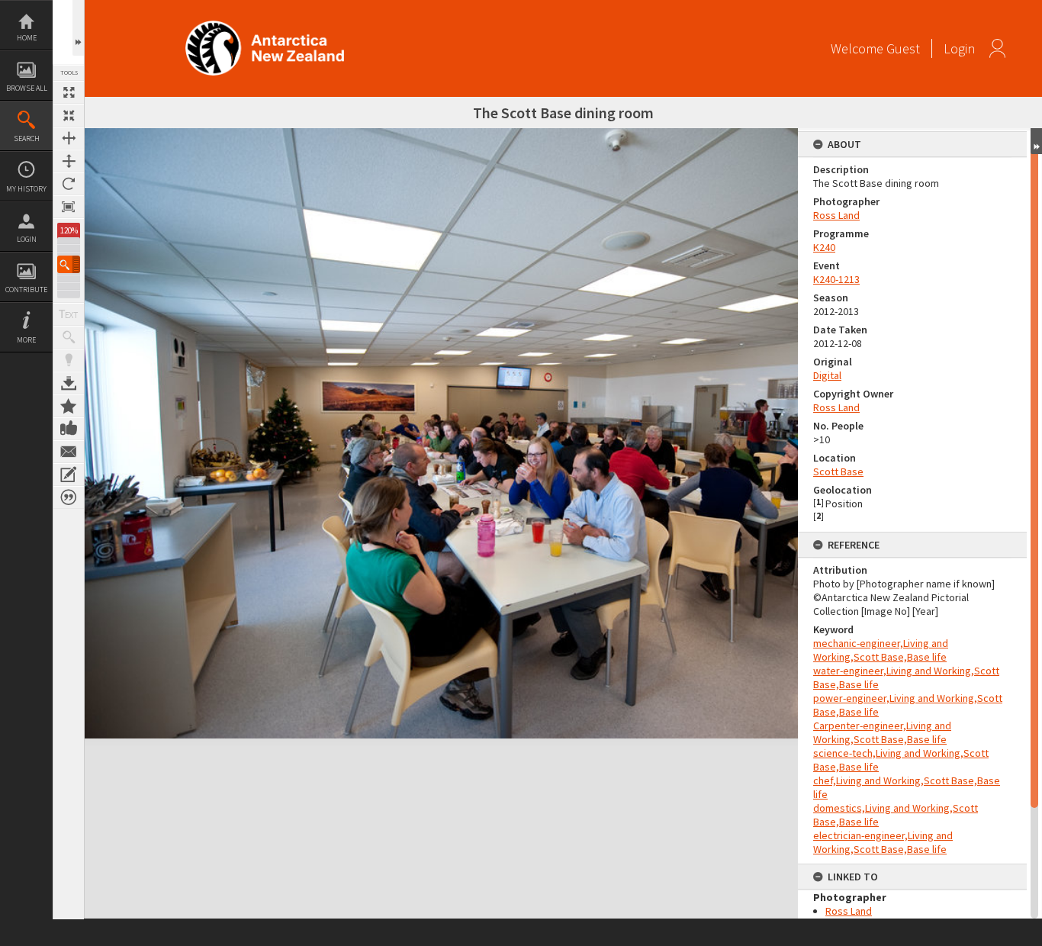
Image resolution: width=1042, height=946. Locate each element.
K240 (824, 247)
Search (27, 138)
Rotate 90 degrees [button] (68, 183)
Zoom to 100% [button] (68, 206)
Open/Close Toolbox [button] (78, 28)
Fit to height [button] (68, 161)
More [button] (26, 340)
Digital (827, 375)
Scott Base (838, 471)
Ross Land (836, 215)
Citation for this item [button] (68, 497)
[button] (68, 264)
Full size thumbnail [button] (68, 92)
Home (27, 38)
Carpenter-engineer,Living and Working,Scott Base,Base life (882, 732)
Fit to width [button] (68, 138)
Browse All (26, 88)
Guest (903, 48)
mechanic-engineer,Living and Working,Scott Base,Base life (880, 650)
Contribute (26, 289)
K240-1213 (836, 279)
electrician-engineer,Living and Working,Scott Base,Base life (883, 842)
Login (27, 239)
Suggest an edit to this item (68, 474)
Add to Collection (68, 405)
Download (68, 383)
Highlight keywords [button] (68, 360)
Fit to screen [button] (68, 115)
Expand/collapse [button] (1036, 141)
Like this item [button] (68, 428)
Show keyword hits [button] (68, 337)
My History (26, 189)
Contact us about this (68, 451)
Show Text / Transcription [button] (68, 314)
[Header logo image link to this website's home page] (264, 26)
